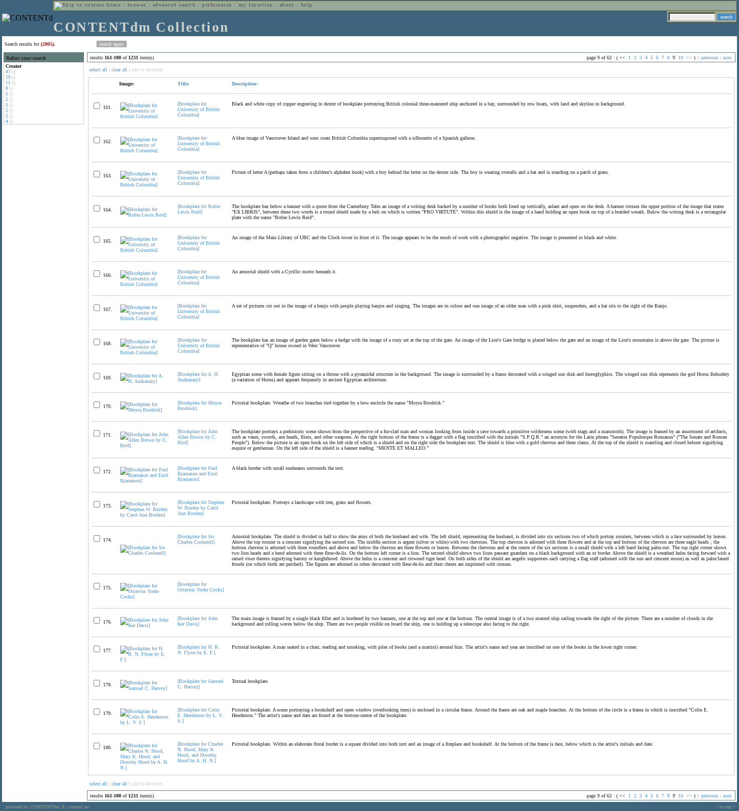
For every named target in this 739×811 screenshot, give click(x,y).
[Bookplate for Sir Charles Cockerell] (196, 539)
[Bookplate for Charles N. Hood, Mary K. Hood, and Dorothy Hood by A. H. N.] (200, 752)
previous (709, 57)
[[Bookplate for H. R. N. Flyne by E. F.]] (144, 659)
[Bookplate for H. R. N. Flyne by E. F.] (198, 649)
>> (689, 57)
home (114, 5)
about (287, 5)
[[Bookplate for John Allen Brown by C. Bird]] (144, 445)
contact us (79, 806)
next (727, 57)
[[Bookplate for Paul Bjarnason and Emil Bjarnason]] (144, 480)
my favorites (256, 5)
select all (98, 69)
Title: (183, 83)
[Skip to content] (79, 5)
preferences (217, 5)
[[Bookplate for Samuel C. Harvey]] (144, 688)
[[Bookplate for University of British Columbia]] (144, 116)
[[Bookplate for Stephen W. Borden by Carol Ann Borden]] (144, 515)
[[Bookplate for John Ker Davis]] (144, 625)
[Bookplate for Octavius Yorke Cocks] (200, 586)
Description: (245, 83)
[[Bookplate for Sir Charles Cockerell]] (144, 553)
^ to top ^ (725, 806)
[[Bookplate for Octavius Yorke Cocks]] (144, 596)
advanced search (174, 5)
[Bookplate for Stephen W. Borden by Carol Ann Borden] (200, 507)
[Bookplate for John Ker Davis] (197, 621)
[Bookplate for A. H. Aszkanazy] (198, 376)
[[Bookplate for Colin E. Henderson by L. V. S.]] (144, 722)
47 (8, 71)
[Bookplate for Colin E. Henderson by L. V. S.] (200, 715)
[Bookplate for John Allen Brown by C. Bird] (197, 437)
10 (680, 57)
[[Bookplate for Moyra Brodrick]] (144, 410)
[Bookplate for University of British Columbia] (198, 109)
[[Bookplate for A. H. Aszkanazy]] (144, 381)
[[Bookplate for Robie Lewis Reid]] (144, 215)
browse (137, 5)
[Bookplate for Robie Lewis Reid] (198, 209)
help (307, 5)
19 (8, 77)
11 (8, 82)
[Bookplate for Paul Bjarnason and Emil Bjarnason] (197, 473)
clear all (119, 69)
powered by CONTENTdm (35, 806)
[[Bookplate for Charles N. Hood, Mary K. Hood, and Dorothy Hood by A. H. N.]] (144, 767)
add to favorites (147, 69)
